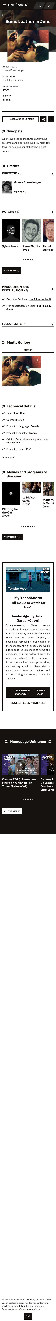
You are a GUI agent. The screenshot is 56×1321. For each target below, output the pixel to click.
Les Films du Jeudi (13, 80)
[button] (36, 360)
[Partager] (43, 119)
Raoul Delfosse (49, 248)
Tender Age (20, 616)
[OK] (28, 1316)
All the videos (12, 811)
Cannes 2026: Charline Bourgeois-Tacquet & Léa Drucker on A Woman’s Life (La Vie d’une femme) (19, 785)
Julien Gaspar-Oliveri (30, 618)
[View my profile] (49, 5)
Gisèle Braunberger (13, 70)
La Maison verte (29, 499)
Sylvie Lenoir (11, 246)
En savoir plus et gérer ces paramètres (21, 1309)
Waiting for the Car (10, 510)
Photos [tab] (28, 350)
